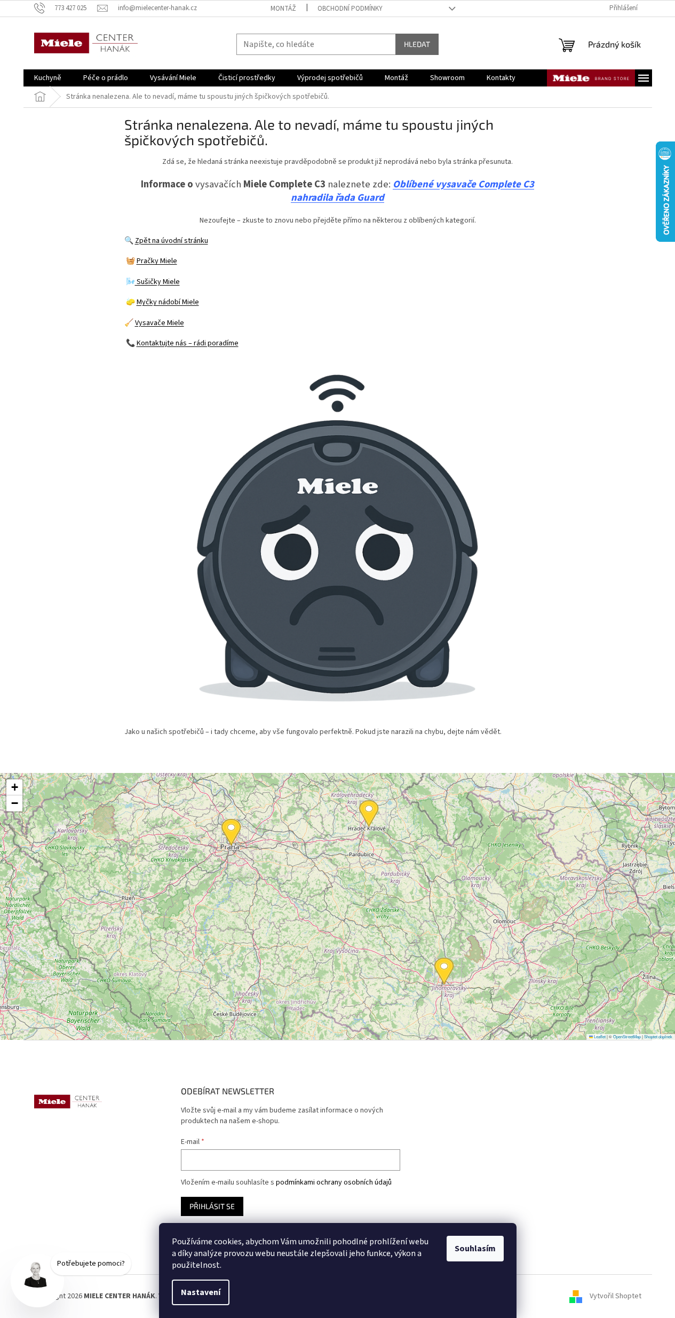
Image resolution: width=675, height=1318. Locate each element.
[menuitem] (47, 77)
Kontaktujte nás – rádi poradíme (188, 343)
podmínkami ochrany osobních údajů (334, 1182)
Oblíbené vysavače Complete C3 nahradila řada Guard (412, 191)
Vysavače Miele (159, 323)
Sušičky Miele (157, 282)
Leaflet (599, 1036)
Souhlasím (475, 1248)
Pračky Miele (157, 261)
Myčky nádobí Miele (168, 302)
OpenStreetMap (627, 1036)
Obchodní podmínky (350, 8)
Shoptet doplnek (658, 1036)
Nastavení (200, 1292)
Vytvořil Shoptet (615, 1296)
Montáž (283, 8)
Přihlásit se (212, 1206)
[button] (444, 971)
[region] (337, 906)
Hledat (417, 44)
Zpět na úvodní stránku (171, 240)
